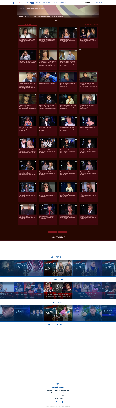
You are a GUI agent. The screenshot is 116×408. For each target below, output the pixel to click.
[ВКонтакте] (52, 232)
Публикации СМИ (60, 395)
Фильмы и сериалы (47, 2)
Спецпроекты (57, 390)
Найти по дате (28, 24)
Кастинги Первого (62, 392)
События (54, 395)
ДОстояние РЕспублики (31, 8)
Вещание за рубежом (59, 398)
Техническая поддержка (69, 393)
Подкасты (38, 2)
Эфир (21, 2)
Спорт (55, 2)
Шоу (32, 2)
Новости (27, 2)
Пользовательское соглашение (48, 393)
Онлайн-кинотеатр (65, 390)
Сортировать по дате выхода (91, 24)
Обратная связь (59, 393)
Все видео (69, 392)
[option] (29, 268)
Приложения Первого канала (51, 392)
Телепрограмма (63, 2)
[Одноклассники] (62, 232)
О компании (50, 390)
